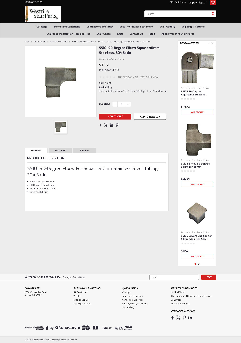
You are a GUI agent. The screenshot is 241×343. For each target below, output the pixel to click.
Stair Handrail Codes (180, 303)
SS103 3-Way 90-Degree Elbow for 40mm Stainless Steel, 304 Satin (196, 165)
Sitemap (54, 340)
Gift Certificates (80, 292)
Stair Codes (104, 34)
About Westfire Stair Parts (177, 34)
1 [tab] (195, 264)
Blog (152, 34)
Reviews (84, 150)
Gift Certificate (178, 2)
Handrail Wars (177, 292)
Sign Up (202, 2)
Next (212, 43)
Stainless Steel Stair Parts (83, 41)
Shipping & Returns (193, 26)
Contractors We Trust (100, 26)
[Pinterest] (117, 125)
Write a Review (149, 77)
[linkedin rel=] (190, 317)
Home (27, 41)
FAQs (120, 34)
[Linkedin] (111, 125)
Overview (36, 150)
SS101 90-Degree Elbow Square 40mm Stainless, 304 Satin (124, 41)
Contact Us (136, 34)
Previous (209, 43)
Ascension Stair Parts (59, 41)
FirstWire (73, 340)
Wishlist (77, 296)
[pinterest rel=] (184, 317)
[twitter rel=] (178, 317)
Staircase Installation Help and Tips (68, 34)
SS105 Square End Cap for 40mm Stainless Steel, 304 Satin (196, 237)
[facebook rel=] (173, 317)
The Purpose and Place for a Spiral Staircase (192, 296)
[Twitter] (106, 125)
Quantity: (104, 104)
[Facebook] (100, 125)
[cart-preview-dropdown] (212, 2)
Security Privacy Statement (136, 26)
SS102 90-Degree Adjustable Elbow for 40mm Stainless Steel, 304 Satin (194, 93)
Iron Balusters (40, 41)
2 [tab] (199, 264)
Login (192, 2)
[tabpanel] (197, 82)
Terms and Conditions (67, 26)
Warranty (60, 150)
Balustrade (176, 300)
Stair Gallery (167, 26)
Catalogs (41, 26)
